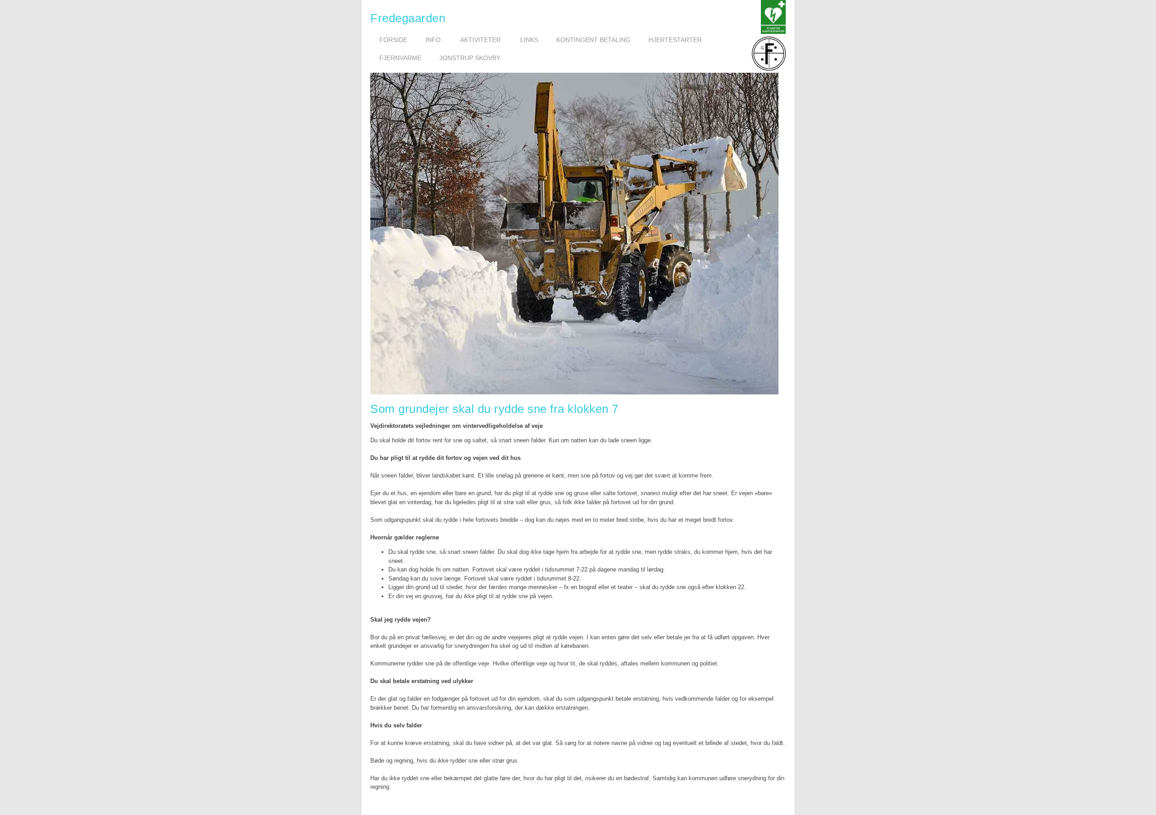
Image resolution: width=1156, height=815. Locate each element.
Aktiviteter (480, 39)
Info (433, 39)
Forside (393, 39)
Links (529, 39)
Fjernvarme (400, 57)
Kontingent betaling (593, 39)
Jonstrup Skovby (469, 57)
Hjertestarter (675, 39)
